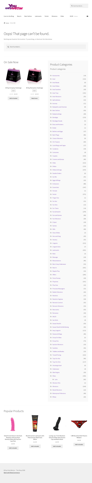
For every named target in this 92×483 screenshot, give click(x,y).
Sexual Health (56, 323)
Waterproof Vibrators (59, 393)
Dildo (62, 16)
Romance (55, 313)
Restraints (55, 309)
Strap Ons (55, 341)
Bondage (55, 117)
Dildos (54, 166)
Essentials (55, 187)
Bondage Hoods (57, 121)
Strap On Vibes (56, 337)
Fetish (47, 16)
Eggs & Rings (56, 180)
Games (54, 226)
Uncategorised (56, 365)
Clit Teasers (56, 142)
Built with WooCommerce (12, 473)
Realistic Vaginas (57, 299)
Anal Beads (55, 82)
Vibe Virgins (56, 372)
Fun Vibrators (56, 219)
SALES (54, 316)
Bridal (54, 128)
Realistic (55, 295)
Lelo (56, 379)
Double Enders (56, 173)
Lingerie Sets (56, 247)
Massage (55, 257)
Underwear (55, 369)
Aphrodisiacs (56, 100)
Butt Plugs (55, 135)
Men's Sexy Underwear (59, 264)
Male (53, 254)
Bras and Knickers (57, 124)
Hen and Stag (56, 236)
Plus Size (55, 285)
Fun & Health (56, 212)
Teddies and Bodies (58, 351)
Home (7, 23)
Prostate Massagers (58, 289)
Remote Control (57, 302)
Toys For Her (56, 358)
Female (54, 191)
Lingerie (55, 243)
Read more (34, 98)
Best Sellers (28, 16)
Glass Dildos (56, 233)
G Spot (54, 222)
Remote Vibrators (58, 306)
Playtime (55, 281)
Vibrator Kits (56, 383)
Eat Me (54, 177)
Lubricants (38, 16)
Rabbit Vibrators (57, 292)
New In (19, 16)
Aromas (54, 103)
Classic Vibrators (57, 138)
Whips (54, 397)
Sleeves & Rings (57, 334)
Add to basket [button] (13, 98)
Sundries (55, 348)
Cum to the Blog (9, 16)
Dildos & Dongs (57, 170)
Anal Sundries (56, 89)
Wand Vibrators (57, 390)
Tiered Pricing (56, 355)
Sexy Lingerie (56, 330)
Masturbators (56, 261)
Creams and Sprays (58, 159)
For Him (54, 205)
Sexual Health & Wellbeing (60, 327)
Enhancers (55, 184)
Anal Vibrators (56, 96)
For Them (55, 208)
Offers (54, 275)
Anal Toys (55, 93)
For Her (54, 201)
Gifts (53, 229)
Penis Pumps (56, 278)
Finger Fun (55, 198)
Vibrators (54, 16)
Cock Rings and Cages (59, 145)
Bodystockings (57, 114)
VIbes (54, 376)
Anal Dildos (55, 86)
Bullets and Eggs (57, 131)
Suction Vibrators (57, 344)
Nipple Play (56, 271)
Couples (54, 156)
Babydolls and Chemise (59, 107)
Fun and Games (57, 215)
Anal (53, 79)
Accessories (56, 75)
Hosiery (54, 240)
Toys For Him (56, 362)
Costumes (55, 152)
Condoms (55, 149)
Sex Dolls (55, 320)
